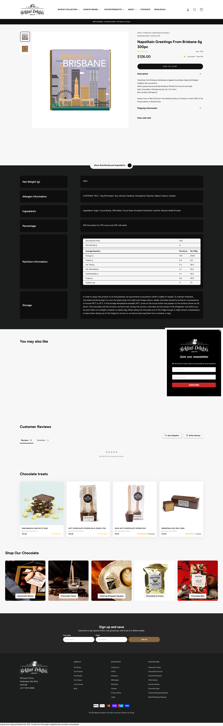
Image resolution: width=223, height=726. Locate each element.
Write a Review (194, 435)
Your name (67, 635)
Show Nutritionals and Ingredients (109, 165)
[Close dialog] (220, 330)
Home (139, 33)
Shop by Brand (90, 9)
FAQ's (113, 671)
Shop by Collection (68, 9)
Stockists (145, 9)
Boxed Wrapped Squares (157, 697)
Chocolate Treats (154, 667)
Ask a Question (173, 435)
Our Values (78, 680)
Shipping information (147, 108)
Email (97, 635)
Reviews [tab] (24, 440)
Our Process (78, 671)
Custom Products (113, 9)
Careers (114, 688)
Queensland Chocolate (161, 33)
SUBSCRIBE (194, 385)
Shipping (114, 676)
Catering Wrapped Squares (158, 693)
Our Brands (78, 676)
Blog (75, 688)
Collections (147, 33)
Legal (113, 697)
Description (142, 74)
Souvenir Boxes (154, 684)
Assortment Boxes (155, 676)
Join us (144, 639)
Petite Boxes (152, 680)
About (131, 9)
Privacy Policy (116, 693)
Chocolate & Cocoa (155, 671)
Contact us (115, 667)
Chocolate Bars (154, 688)
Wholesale (159, 9)
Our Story (77, 667)
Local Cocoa (78, 684)
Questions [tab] (41, 440)
